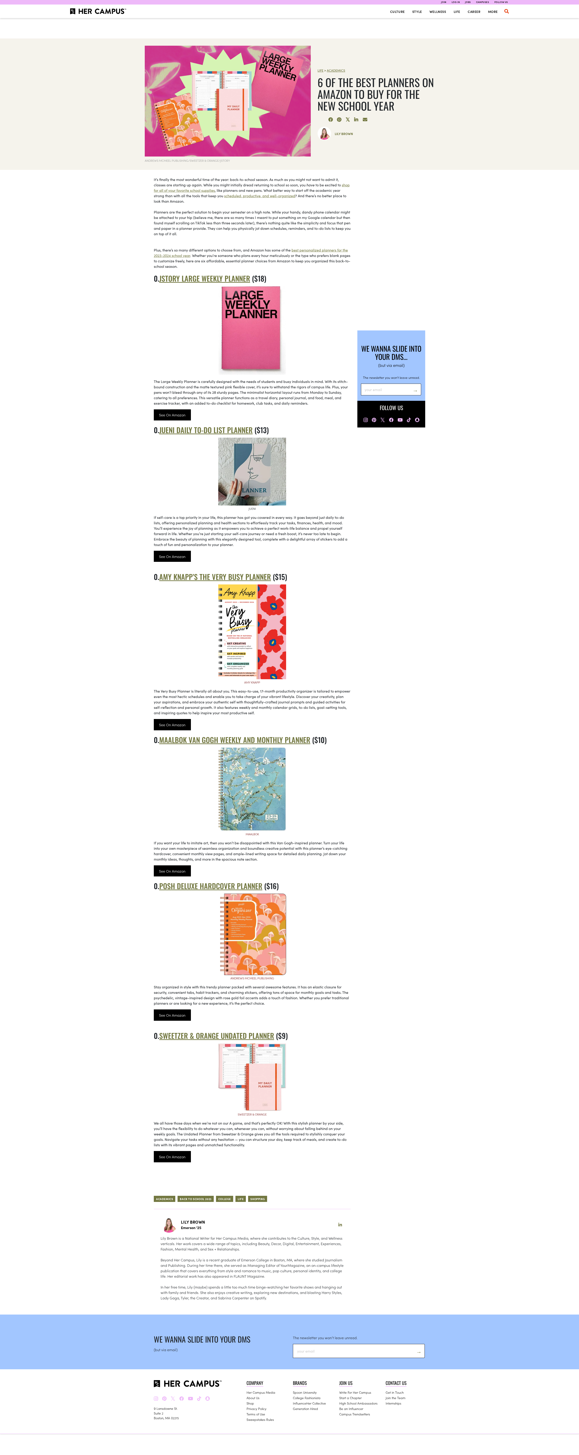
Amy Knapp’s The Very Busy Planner (215, 576)
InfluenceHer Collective (309, 1403)
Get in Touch (395, 1392)
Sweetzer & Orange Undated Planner (216, 1035)
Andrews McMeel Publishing (252, 978)
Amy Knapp (252, 682)
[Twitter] (348, 119)
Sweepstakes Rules (260, 1419)
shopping (257, 1199)
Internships (393, 1403)
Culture (397, 11)
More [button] (493, 11)
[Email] (365, 119)
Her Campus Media (261, 1392)
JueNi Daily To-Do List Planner (206, 430)
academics (164, 1199)
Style (417, 11)
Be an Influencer (351, 1408)
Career (474, 11)
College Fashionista (306, 1398)
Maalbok (252, 834)
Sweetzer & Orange (252, 1114)
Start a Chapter (350, 1398)
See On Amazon (172, 414)
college (224, 1199)
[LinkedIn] (356, 119)
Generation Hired (305, 1408)
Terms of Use (256, 1414)
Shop (250, 1403)
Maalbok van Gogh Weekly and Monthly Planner (234, 739)
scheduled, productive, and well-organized (259, 195)
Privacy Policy (256, 1408)
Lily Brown (344, 133)
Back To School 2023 (195, 1199)
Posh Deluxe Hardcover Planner (210, 886)
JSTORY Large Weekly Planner (204, 278)
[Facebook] (330, 119)
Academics (336, 70)
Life (457, 11)
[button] (506, 11)
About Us (253, 1398)
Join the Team (396, 1398)
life (241, 1199)
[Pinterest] (339, 119)
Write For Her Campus (355, 1392)
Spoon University (305, 1392)
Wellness (438, 11)
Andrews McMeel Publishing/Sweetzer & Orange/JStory (187, 160)
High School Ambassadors (358, 1403)
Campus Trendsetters (354, 1414)
